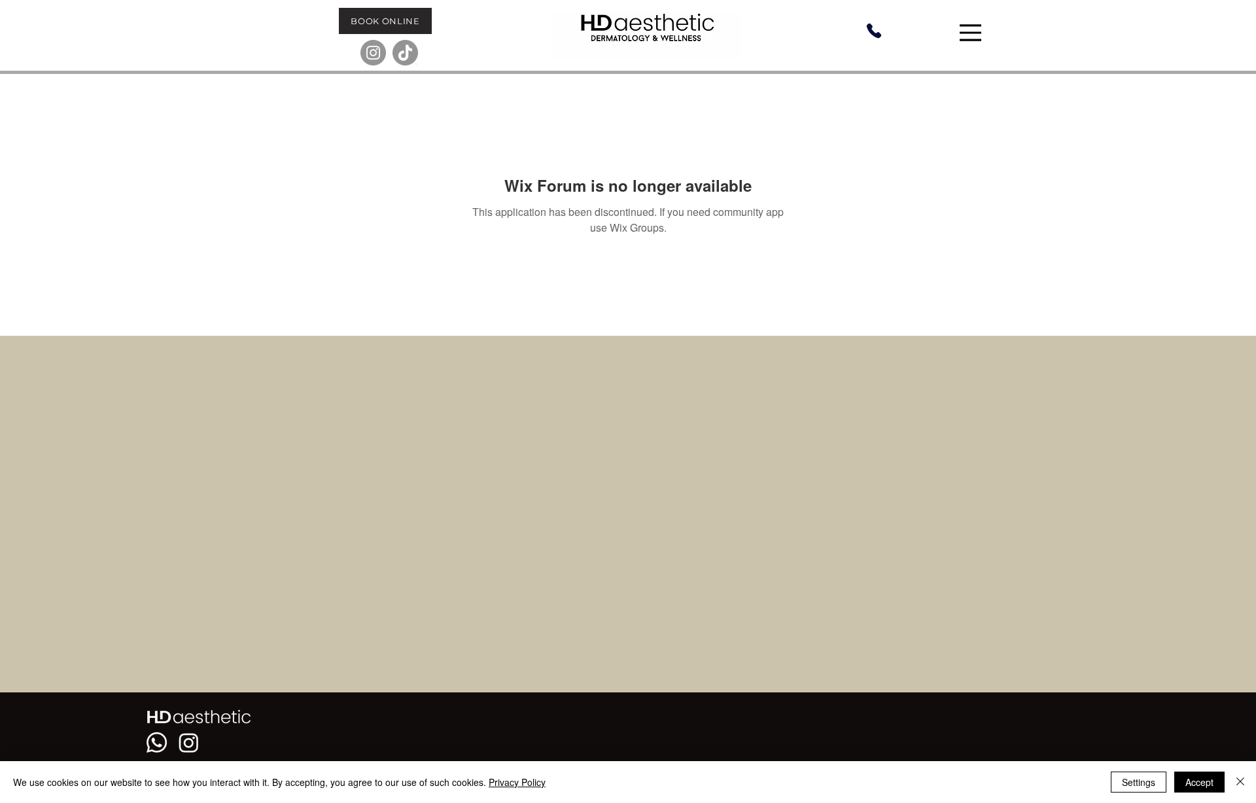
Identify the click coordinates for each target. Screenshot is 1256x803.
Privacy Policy (517, 782)
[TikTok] (405, 52)
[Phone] (873, 30)
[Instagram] (373, 52)
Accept (1199, 782)
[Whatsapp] (156, 742)
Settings (1138, 782)
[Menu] (972, 33)
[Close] (1240, 782)
